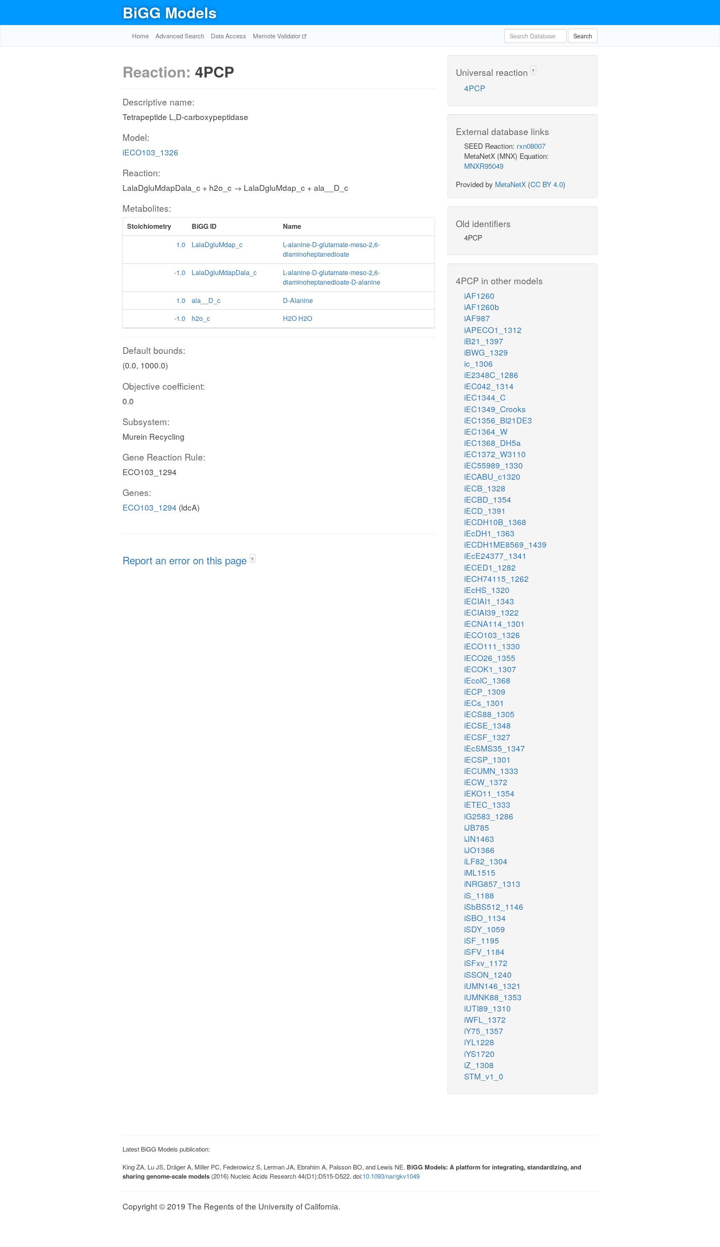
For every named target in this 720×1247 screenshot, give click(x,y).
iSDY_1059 (484, 928)
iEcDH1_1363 (489, 532)
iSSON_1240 (488, 974)
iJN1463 (479, 838)
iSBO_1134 (485, 917)
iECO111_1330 (492, 645)
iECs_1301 (484, 702)
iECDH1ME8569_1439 (505, 544)
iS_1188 (479, 895)
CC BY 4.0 (546, 184)
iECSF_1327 (487, 736)
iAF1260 (479, 295)
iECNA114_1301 (494, 623)
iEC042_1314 (489, 385)
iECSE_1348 (487, 725)
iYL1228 (479, 1041)
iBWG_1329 (486, 352)
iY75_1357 (483, 1030)
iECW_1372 (486, 781)
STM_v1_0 (483, 1076)
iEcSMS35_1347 (494, 748)
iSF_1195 (481, 940)
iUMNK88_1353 (493, 996)
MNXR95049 (483, 165)
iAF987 (477, 317)
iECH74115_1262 (496, 578)
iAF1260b (481, 306)
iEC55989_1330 (493, 465)
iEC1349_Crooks (495, 408)
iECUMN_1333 (491, 770)
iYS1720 (479, 1053)
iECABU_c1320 (492, 476)
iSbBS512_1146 (493, 906)
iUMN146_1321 (492, 985)
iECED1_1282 (490, 567)
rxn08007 (531, 145)
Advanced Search (179, 35)
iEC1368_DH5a (492, 442)
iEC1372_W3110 (495, 453)
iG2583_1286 (488, 815)
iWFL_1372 (485, 1019)
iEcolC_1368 (487, 680)
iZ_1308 (479, 1064)
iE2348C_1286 (491, 374)
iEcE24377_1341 (495, 555)
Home (140, 35)
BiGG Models (169, 12)
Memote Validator (277, 35)
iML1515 (479, 872)
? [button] (252, 559)
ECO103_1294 (149, 507)
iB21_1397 (483, 340)
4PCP (474, 87)
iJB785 (476, 827)
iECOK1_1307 (490, 668)
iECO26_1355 (489, 657)
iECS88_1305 (489, 713)
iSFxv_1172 (486, 962)
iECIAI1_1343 (489, 600)
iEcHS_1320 (487, 589)
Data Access (228, 35)
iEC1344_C (485, 397)
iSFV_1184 (484, 951)
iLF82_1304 (486, 860)
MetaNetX (510, 184)
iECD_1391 (485, 510)
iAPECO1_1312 (493, 329)
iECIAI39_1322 (491, 612)
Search (582, 36)
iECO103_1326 (150, 152)
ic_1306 (478, 363)
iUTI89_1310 (487, 1008)
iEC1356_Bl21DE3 (498, 420)
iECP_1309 (484, 691)
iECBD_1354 (487, 499)
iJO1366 (479, 849)
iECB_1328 (484, 487)
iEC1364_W (486, 431)
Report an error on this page (186, 560)
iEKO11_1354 (489, 793)
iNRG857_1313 (492, 883)
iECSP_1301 (487, 759)
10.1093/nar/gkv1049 (391, 1176)
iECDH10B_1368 (495, 521)
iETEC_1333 (487, 804)
